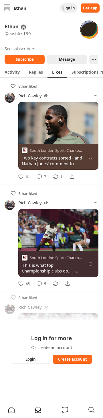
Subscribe (25, 59)
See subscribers (20, 48)
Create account (72, 359)
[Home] (6, 8)
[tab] (12, 72)
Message (67, 59)
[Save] (90, 156)
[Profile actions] (93, 59)
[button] (11, 410)
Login (30, 359)
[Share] (72, 176)
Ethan (23, 86)
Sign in (68, 8)
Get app (90, 8)
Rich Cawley (30, 95)
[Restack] (55, 283)
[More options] (95, 95)
